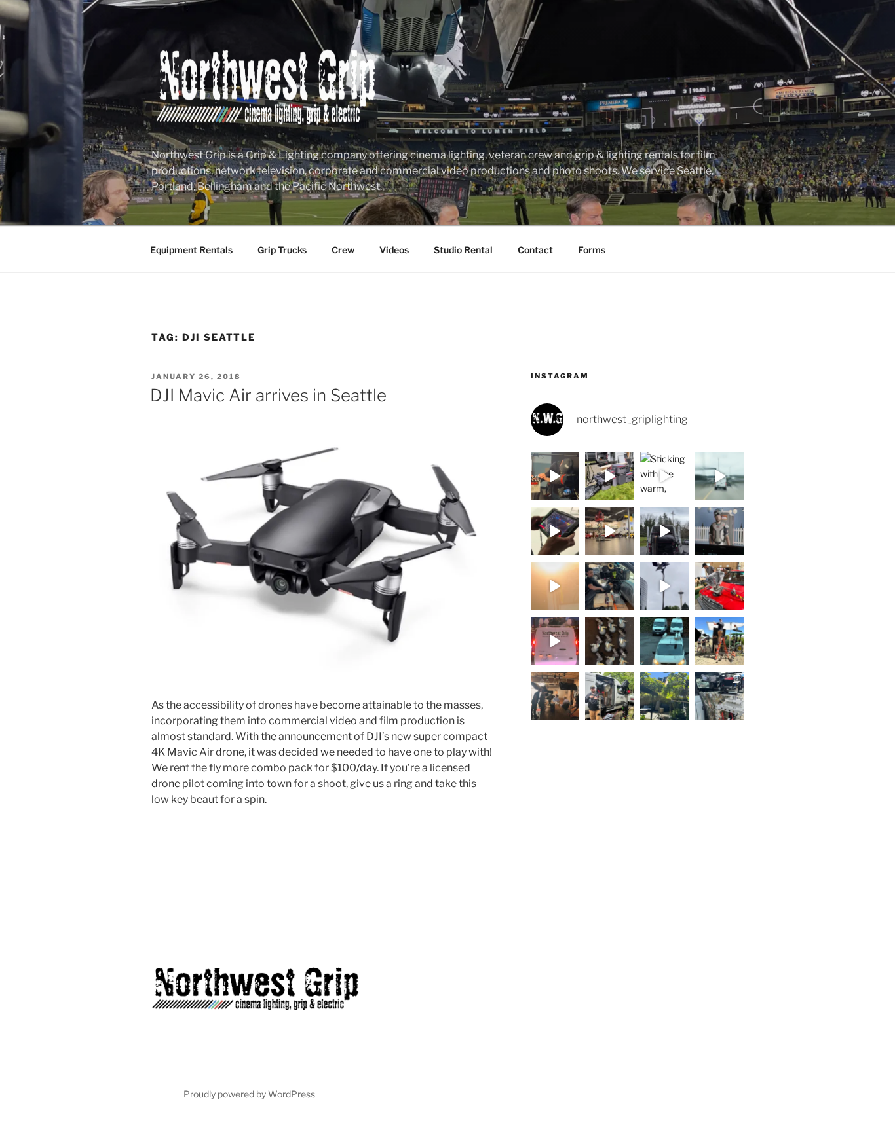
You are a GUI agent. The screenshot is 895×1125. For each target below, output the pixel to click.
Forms (591, 249)
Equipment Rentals (191, 249)
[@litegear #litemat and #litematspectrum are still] (719, 476)
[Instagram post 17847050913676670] (664, 531)
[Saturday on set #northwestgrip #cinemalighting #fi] (609, 696)
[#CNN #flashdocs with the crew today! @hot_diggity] (555, 476)
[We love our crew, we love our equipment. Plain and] (555, 586)
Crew (343, 249)
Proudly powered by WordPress (249, 1093)
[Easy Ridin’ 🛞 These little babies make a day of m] (609, 641)
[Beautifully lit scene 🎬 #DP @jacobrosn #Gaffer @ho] (555, 696)
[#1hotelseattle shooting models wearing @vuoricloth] (664, 586)
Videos (394, 249)
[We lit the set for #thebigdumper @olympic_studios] (719, 531)
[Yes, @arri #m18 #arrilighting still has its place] (664, 696)
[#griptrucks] (664, 641)
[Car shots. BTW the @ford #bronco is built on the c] (719, 696)
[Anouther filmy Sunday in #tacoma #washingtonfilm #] (609, 586)
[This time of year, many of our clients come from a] (609, 476)
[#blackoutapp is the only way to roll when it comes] (555, 531)
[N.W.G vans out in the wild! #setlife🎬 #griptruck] (555, 641)
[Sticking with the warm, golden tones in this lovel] (664, 476)
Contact (535, 249)
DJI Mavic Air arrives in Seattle (268, 395)
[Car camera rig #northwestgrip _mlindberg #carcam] (719, 586)
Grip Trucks (282, 249)
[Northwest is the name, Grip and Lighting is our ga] (719, 641)
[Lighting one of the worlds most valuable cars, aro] (609, 531)
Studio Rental (463, 249)
